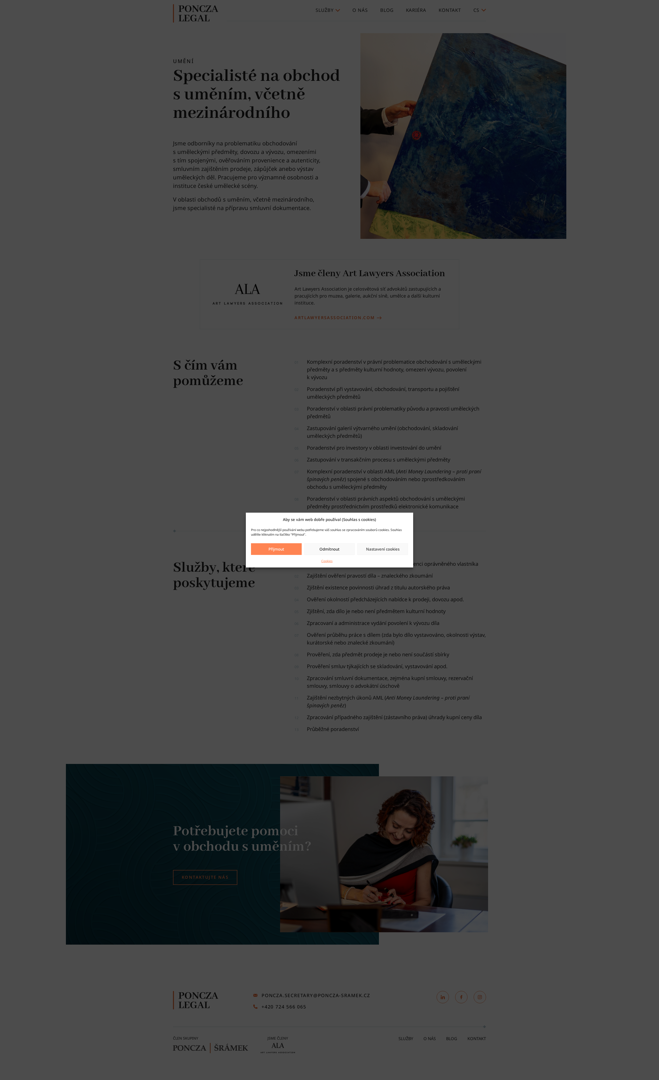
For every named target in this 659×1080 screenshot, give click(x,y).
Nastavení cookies (383, 549)
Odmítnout (329, 549)
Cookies (327, 561)
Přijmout (276, 549)
